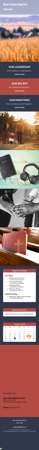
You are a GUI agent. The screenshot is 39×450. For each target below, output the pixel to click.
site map (19, 423)
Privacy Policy (32, 431)
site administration (19, 420)
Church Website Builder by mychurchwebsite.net (15, 431)
